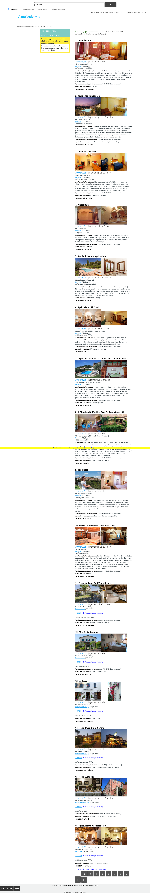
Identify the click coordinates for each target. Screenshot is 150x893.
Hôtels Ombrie (34, 26)
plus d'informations (80, 448)
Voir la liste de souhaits (132, 12)
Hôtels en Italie (22, 26)
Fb (86, 89)
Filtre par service (48, 31)
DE (142, 12)
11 (84, 879)
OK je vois (94, 448)
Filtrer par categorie (50, 35)
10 (78, 879)
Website (91, 89)
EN (145, 12)
